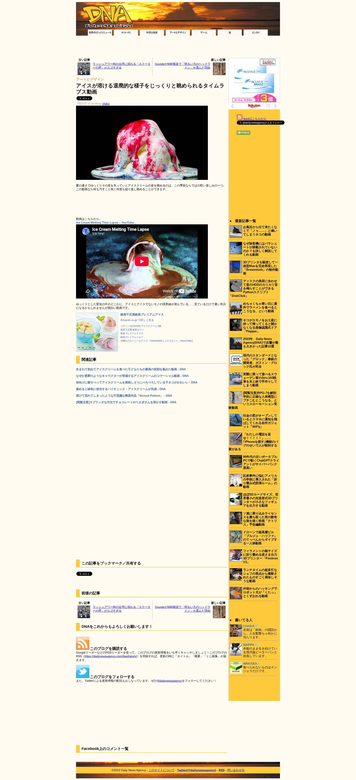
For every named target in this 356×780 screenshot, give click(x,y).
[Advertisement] (178, 48)
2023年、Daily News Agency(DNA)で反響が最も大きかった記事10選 (260, 342)
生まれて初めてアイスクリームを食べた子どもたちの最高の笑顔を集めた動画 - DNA (131, 369)
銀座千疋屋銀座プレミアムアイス (142, 314)
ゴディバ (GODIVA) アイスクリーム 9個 (141, 326)
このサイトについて (161, 770)
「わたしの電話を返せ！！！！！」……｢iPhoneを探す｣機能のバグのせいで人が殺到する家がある (253, 441)
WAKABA (250, 663)
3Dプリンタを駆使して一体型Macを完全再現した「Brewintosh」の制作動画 (260, 267)
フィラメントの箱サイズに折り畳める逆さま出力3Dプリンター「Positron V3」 (260, 556)
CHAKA (248, 626)
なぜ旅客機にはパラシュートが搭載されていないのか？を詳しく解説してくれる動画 (260, 249)
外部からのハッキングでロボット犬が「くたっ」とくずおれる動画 (260, 592)
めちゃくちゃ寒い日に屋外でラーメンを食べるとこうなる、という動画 (260, 307)
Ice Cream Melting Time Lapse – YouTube (105, 222)
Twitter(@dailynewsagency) (196, 770)
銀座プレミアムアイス (132, 333)
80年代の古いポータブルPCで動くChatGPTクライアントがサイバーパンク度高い (261, 462)
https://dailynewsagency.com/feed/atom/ (111, 656)
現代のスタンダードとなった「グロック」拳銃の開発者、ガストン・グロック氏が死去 (260, 361)
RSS (222, 770)
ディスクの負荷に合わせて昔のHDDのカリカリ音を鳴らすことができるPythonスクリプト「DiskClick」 (253, 288)
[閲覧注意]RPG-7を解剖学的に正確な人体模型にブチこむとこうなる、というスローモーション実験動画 (253, 400)
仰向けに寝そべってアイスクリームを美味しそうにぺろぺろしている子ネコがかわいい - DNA (136, 382)
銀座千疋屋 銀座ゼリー (132, 329)
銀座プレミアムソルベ (132, 337)
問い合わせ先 (236, 770)
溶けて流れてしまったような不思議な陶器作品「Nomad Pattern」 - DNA (124, 395)
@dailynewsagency (169, 680)
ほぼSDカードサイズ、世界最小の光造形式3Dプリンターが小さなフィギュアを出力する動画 (260, 500)
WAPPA (248, 644)
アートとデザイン (90, 79)
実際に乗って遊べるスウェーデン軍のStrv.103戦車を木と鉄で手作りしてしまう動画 (260, 379)
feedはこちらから (254, 118)
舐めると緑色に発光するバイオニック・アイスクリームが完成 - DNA (121, 389)
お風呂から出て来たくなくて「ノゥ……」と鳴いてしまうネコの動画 (260, 230)
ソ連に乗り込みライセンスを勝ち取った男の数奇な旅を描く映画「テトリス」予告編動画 (260, 519)
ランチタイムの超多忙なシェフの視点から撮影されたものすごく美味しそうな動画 (260, 575)
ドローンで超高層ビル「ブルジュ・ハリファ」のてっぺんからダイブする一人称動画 (260, 537)
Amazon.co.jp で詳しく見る (137, 320)
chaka (105, 103)
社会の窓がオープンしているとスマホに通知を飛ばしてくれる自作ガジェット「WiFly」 (260, 421)
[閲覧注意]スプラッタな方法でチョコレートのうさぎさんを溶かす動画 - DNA (126, 402)
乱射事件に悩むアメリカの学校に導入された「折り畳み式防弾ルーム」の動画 (260, 481)
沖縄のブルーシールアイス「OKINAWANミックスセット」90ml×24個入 (157, 341)
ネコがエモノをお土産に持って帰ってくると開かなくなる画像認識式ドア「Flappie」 (260, 325)
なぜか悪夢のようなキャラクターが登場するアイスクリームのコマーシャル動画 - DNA (132, 375)
